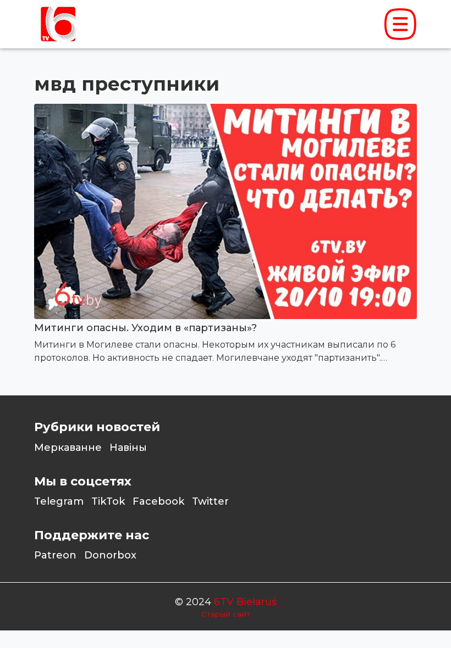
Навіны (128, 448)
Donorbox (110, 555)
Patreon (55, 555)
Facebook (158, 501)
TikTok (108, 501)
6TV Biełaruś (245, 602)
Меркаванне (68, 448)
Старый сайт (225, 614)
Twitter (210, 501)
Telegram (59, 501)
